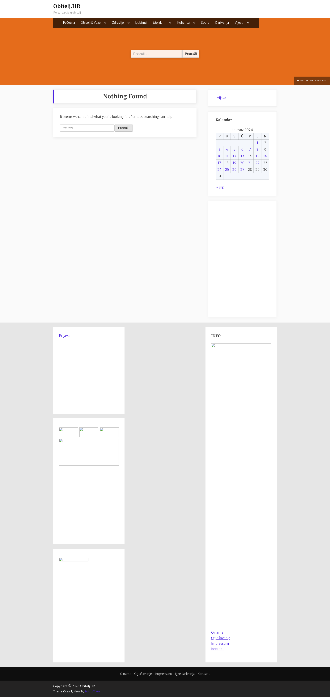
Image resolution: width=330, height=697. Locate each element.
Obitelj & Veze (91, 22)
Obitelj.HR (66, 6)
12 (234, 156)
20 (242, 163)
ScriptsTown (92, 691)
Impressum (220, 643)
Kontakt (217, 649)
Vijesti (239, 22)
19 (234, 163)
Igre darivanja (185, 674)
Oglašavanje (220, 638)
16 (265, 156)
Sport (205, 22)
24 (219, 169)
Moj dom (159, 22)
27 (242, 169)
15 (257, 156)
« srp (220, 187)
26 (234, 169)
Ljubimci (141, 22)
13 (242, 156)
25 (227, 169)
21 (250, 163)
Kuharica (183, 22)
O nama (125, 674)
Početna (69, 22)
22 (257, 163)
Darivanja (222, 22)
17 (219, 163)
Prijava (221, 98)
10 (219, 156)
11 (226, 156)
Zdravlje (118, 22)
